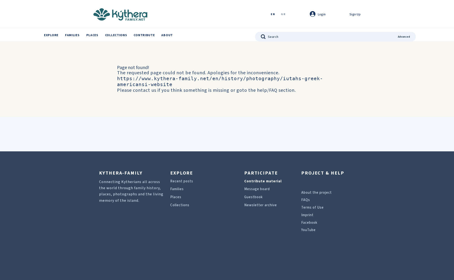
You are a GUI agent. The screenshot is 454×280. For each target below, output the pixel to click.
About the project (316, 192)
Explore (51, 35)
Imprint (307, 215)
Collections (116, 35)
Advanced (404, 36)
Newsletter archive (260, 205)
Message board (257, 189)
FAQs (305, 199)
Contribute (144, 35)
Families (72, 35)
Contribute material (263, 181)
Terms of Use (312, 207)
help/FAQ (267, 90)
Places (92, 35)
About (167, 35)
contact (141, 90)
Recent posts (181, 181)
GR (283, 14)
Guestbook (253, 197)
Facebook (309, 222)
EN (273, 14)
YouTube (308, 230)
